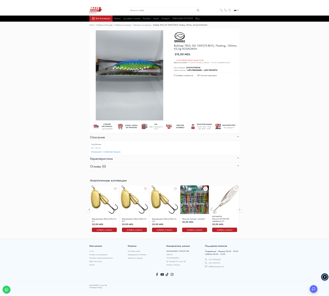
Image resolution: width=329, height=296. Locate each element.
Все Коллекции (103, 18)
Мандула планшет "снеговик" (193, 219)
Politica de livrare (95, 261)
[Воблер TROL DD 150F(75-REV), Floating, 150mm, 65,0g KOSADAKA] (129, 75)
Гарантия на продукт (135, 258)
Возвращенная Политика (137, 255)
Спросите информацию (208, 75)
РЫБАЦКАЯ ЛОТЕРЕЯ (182, 18)
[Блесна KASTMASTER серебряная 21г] (224, 199)
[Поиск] (198, 10)
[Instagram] (172, 274)
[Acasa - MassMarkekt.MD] (102, 10)
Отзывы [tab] (98, 166)
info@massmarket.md (216, 266)
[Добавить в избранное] (115, 188)
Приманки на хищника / (143, 25)
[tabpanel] (129, 75)
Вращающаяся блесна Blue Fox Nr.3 (134, 220)
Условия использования (98, 255)
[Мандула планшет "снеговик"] (194, 199)
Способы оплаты (134, 251)
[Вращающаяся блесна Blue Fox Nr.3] (134, 199)
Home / (92, 25)
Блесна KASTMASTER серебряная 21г (220, 220)
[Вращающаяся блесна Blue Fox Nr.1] (104, 199)
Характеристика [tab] (101, 158)
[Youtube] (162, 274)
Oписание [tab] (97, 137)
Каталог (117, 18)
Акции (156, 18)
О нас (91, 251)
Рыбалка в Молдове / (105, 25)
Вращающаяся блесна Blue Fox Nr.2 (164, 220)
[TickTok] (167, 274)
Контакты (147, 18)
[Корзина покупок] (229, 10)
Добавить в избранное (184, 75)
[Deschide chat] (313, 289)
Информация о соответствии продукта (105, 152)
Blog (197, 18)
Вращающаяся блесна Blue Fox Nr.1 (104, 220)
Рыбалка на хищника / (124, 25)
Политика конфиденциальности (101, 258)
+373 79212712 (214, 263)
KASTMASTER (217, 216)
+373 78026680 (214, 259)
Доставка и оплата (131, 18)
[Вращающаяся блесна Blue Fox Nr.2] (164, 199)
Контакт (91, 265)
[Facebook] (157, 274)
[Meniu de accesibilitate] (324, 277)
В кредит (166, 18)
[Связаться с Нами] (221, 10)
